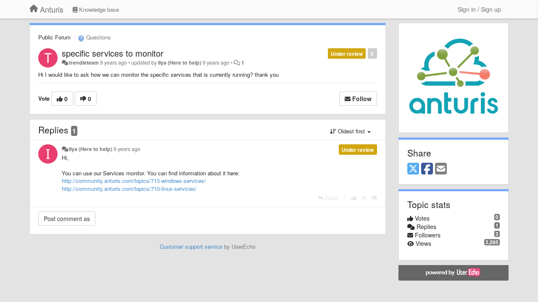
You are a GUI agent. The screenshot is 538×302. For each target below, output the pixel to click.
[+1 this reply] (353, 198)
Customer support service (191, 246)
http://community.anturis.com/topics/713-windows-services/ (134, 181)
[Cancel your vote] (364, 198)
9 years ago (126, 149)
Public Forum (54, 37)
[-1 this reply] (374, 198)
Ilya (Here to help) (179, 62)
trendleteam (84, 62)
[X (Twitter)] (413, 169)
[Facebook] (427, 169)
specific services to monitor (113, 53)
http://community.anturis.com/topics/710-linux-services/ (129, 189)
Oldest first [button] (351, 131)
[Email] (441, 169)
